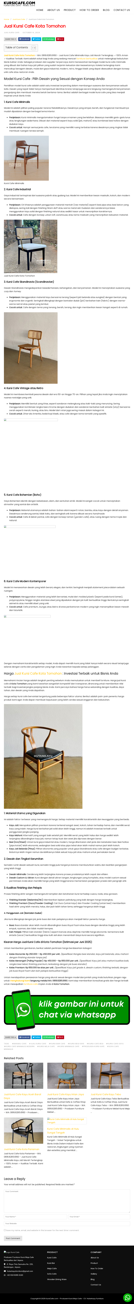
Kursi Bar (51, 1263)
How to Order (89, 10)
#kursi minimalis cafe (68, 1046)
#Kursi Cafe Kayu (115, 1043)
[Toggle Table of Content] (32, 48)
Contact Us (96, 1284)
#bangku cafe (19, 1043)
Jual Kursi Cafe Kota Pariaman (21, 1149)
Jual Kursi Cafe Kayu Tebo (106, 1094)
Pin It (61, 39)
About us (53, 10)
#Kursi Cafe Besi (95, 1043)
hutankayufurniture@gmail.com (20, 1271)
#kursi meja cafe (46, 1046)
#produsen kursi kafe (93, 1046)
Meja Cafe (52, 1268)
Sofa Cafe (52, 1274)
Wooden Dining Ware (56, 1279)
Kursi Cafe (52, 1257)
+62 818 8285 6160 (15, 1275)
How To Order (97, 1268)
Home (39, 10)
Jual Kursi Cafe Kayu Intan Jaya (65, 1094)
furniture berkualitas (87, 58)
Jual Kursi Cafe (19, 19)
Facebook (25, 39)
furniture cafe (31, 984)
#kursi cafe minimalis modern (19, 1046)
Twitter (37, 39)
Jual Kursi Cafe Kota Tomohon (19, 55)
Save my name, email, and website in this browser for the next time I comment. (42, 1230)
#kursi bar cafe (57, 1043)
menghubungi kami (20, 980)
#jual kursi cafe (37, 1043)
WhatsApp (49, 39)
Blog (106, 10)
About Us (95, 1257)
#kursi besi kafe (76, 1043)
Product (70, 10)
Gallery (94, 1274)
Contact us (122, 10)
